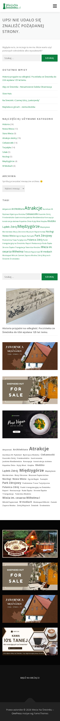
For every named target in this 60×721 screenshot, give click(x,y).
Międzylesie (45, 227)
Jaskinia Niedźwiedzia (35, 217)
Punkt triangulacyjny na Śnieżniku (35, 487)
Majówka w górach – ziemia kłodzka (18, 107)
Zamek (21, 255)
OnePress (17, 713)
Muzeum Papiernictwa (35, 232)
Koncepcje (49, 217)
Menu (54, 6)
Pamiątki (30, 236)
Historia (6, 124)
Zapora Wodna (30, 255)
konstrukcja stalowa (10, 221)
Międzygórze (8, 161)
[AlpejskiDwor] (30, 543)
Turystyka (6, 147)
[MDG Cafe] (30, 641)
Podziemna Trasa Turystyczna (14, 240)
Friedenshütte (8, 217)
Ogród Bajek (21, 236)
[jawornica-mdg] (30, 355)
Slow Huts (7, 93)
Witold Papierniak (32, 252)
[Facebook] (26, 687)
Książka (44, 221)
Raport (28, 243)
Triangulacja (20, 247)
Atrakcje (33, 208)
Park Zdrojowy (43, 235)
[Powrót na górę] (30, 702)
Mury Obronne (19, 232)
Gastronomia (20, 217)
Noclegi (5, 156)
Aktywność (6, 209)
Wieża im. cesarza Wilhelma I (21, 498)
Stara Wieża (7, 133)
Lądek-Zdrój (9, 227)
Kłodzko (51, 221)
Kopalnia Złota (25, 221)
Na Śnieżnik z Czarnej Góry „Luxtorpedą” (21, 100)
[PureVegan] (30, 424)
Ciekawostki (7, 142)
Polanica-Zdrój (34, 239)
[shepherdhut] (30, 390)
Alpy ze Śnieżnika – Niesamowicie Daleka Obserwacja (27, 87)
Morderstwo (7, 232)
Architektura (18, 208)
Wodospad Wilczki (10, 255)
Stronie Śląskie (8, 247)
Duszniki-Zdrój (44, 214)
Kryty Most (36, 221)
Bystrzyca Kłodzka (17, 214)
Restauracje (37, 243)
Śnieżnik (5, 259)
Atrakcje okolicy (9, 138)
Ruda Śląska (47, 243)
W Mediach (7, 166)
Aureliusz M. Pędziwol (12, 455)
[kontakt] (34, 687)
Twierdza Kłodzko (33, 247)
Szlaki (5, 152)
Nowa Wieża (8, 128)
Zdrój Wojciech (43, 255)
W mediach (46, 251)
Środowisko (15, 259)
